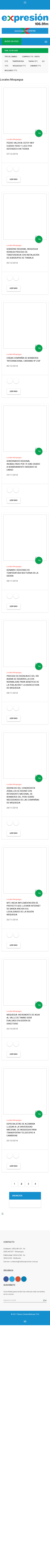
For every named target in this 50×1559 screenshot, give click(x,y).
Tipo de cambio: (11, 57)
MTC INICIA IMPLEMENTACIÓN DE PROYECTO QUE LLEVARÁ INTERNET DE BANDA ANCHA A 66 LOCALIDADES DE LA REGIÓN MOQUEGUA (24, 909)
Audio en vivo (12, 41)
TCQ (37, 1314)
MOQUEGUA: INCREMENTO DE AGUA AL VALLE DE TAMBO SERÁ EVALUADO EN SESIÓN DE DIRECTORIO (23, 1019)
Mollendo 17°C (11, 70)
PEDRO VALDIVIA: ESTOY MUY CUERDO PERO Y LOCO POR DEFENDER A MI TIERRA (20, 146)
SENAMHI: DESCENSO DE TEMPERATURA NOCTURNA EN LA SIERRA (22, 573)
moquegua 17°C (19, 66)
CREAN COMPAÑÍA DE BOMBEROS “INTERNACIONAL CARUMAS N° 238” (24, 359)
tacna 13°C (33, 61)
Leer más (13, 179)
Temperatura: (18, 61)
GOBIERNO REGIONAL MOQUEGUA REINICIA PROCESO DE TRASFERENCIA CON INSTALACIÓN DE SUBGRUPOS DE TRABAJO (23, 253)
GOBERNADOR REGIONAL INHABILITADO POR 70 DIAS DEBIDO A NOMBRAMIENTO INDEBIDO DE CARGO (23, 465)
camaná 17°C (35, 66)
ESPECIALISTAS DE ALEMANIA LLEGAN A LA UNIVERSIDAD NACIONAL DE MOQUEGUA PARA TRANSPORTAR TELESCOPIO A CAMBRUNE (22, 1130)
